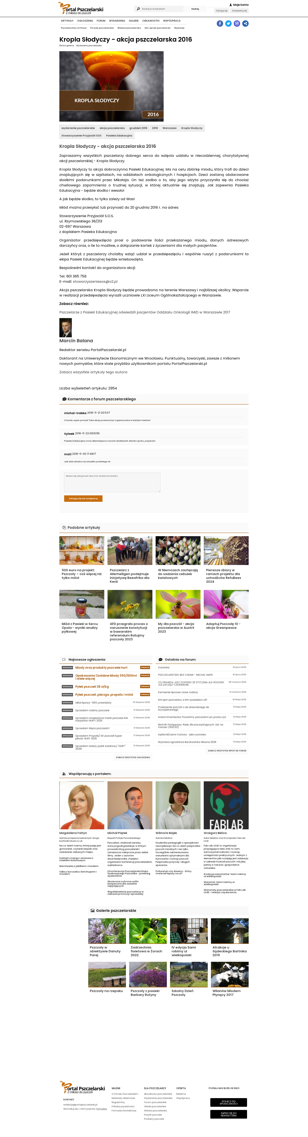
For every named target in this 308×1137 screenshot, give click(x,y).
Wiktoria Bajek (166, 833)
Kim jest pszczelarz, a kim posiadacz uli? (202, 699)
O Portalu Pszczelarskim (125, 1094)
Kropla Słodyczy (192, 128)
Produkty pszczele (154, 1119)
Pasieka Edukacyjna (119, 135)
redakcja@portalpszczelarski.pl (80, 1104)
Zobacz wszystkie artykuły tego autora (93, 372)
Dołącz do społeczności (229, 1102)
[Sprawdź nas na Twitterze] (228, 23)
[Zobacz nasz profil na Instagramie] (237, 23)
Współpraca (172, 20)
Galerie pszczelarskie (115, 910)
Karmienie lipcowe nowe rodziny (202, 692)
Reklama (181, 1094)
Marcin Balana (76, 340)
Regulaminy (118, 1102)
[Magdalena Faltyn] (81, 805)
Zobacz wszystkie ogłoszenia (133, 757)
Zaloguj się (221, 10)
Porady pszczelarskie (102, 27)
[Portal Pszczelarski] (95, 7)
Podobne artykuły (83, 527)
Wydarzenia (117, 20)
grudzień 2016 (138, 128)
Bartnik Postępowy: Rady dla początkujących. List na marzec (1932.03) (202, 726)
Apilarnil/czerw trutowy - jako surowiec (202, 734)
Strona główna (66, 45)
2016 (155, 128)
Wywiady (179, 27)
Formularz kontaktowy (124, 1110)
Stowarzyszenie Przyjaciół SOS (81, 135)
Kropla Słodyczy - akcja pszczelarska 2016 (107, 146)
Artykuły (67, 20)
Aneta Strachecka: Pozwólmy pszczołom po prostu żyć (202, 717)
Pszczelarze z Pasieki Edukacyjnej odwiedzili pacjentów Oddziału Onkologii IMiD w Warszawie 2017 (144, 312)
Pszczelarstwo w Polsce (73, 27)
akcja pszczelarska (112, 128)
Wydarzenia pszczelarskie (89, 45)
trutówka (202, 667)
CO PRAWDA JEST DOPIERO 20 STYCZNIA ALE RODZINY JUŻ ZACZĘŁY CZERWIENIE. (202, 684)
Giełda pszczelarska (155, 1106)
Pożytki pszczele (153, 1114)
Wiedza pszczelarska (129, 27)
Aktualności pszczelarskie (158, 1094)
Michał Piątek (117, 833)
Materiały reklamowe (123, 1098)
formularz (101, 1108)
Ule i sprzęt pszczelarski (158, 27)
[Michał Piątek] (129, 805)
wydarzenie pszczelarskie (78, 128)
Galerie (134, 20)
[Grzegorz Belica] (226, 805)
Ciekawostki (150, 20)
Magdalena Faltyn (73, 833)
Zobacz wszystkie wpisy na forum (227, 750)
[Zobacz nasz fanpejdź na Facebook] (220, 23)
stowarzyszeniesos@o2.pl (95, 281)
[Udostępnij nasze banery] (245, 23)
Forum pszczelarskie (155, 1102)
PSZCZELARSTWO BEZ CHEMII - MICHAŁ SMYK (202, 675)
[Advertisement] (72, 954)
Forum (101, 20)
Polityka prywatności (123, 1106)
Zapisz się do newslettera (229, 1114)
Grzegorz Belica (215, 833)
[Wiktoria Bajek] (178, 805)
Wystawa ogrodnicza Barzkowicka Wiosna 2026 (202, 742)
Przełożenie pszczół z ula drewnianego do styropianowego (202, 708)
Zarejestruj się (239, 10)
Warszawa (169, 128)
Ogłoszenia (85, 20)
